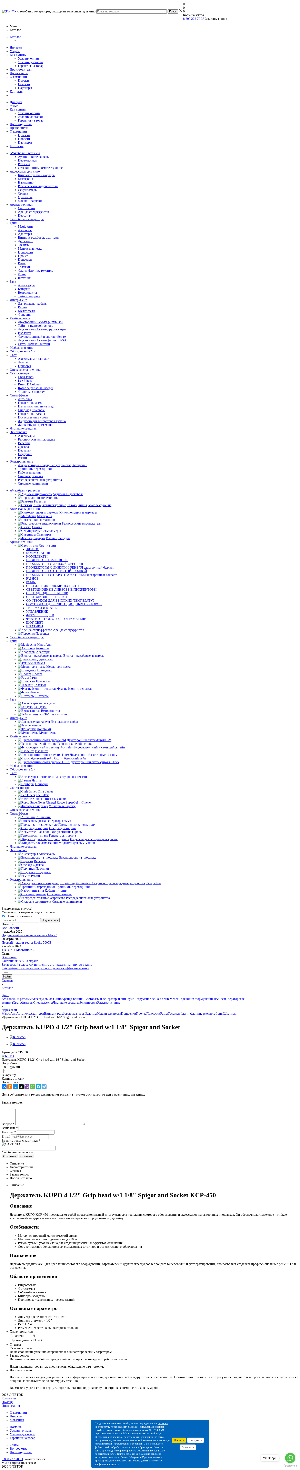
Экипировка (18, 432)
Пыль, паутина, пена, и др (36, 406)
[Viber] (26, 1086)
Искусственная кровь (33, 417)
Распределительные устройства (40, 480)
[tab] (150, 1063)
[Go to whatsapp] (290, 1458)
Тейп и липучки (29, 296)
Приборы (24, 366)
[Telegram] (44, 1086)
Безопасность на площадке (36, 439)
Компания (9, 1398)
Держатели (25, 241)
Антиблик (25, 399)
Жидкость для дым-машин (36, 424)
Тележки (24, 267)
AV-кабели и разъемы (25, 153)
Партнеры (25, 88)
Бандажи (24, 289)
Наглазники (26, 182)
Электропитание (21, 461)
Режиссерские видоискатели (38, 186)
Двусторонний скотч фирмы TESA (42, 340)
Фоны (22, 274)
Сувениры (25, 197)
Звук (13, 281)
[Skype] (38, 1086)
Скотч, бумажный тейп (34, 344)
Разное (22, 307)
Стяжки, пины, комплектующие (40, 167)
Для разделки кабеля (32, 303)
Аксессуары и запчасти (34, 358)
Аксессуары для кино (25, 171)
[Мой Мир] (15, 1086)
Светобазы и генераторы (27, 219)
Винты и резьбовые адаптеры (38, 237)
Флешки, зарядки (30, 201)
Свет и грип (26, 208)
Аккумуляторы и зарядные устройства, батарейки (52, 465)
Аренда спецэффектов (33, 212)
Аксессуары (26, 285)
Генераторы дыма (30, 402)
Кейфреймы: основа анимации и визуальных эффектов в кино (45, 968)
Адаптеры (25, 234)
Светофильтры (20, 373)
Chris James (25, 377)
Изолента (24, 333)
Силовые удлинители (33, 483)
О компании (18, 77)
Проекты (24, 80)
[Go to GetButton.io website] (290, 1465)
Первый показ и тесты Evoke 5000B (27, 942)
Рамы (22, 263)
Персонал (24, 215)
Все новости (10, 928)
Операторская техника (25, 369)
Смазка (23, 193)
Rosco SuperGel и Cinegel (35, 388)
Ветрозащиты (27, 292)
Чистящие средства (23, 428)
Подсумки (25, 454)
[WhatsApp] (32, 1086)
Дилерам (16, 47)
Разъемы (24, 164)
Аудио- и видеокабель (33, 156)
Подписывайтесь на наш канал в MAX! (29, 935)
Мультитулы (26, 311)
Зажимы (23, 245)
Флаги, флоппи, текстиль (35, 270)
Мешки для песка (30, 248)
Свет (13, 355)
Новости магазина (19, 916)
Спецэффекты (19, 395)
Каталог (15, 37)
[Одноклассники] (9, 1086)
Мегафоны (25, 178)
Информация (11, 1405)
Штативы (24, 278)
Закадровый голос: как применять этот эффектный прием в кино (47, 964)
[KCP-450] (18, 1037)
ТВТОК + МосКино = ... (19, 950)
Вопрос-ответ (19, 1448)
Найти (7, 976)
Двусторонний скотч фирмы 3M (40, 322)
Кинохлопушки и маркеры (36, 175)
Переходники (27, 160)
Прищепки (25, 252)
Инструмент (18, 300)
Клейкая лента (20, 318)
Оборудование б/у (22, 351)
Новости (24, 84)
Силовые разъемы (30, 476)
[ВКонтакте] (4, 1086)
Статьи (15, 1445)
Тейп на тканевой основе (35, 325)
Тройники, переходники (35, 468)
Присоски (25, 259)
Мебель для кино (21, 347)
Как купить (18, 54)
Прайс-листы (19, 73)
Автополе (25, 230)
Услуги (15, 51)
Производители (21, 69)
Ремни (22, 457)
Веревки (24, 443)
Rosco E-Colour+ (29, 384)
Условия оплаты (29, 58)
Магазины (17, 1420)
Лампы (23, 362)
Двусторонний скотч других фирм (42, 329)
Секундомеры (27, 189)
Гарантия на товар (30, 66)
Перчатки (24, 450)
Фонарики (25, 314)
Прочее (23, 256)
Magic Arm (25, 226)
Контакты (16, 91)
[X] (21, 1086)
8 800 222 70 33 (193, 18)
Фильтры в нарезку (31, 391)
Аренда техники (21, 204)
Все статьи (9, 957)
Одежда (23, 446)
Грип (13, 223)
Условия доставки (30, 62)
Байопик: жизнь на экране (20, 961)
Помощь (7, 1402)
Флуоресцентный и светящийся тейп (43, 336)
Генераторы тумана (31, 413)
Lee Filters (25, 380)
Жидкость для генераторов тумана (42, 421)
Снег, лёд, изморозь (31, 410)
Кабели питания (29, 472)
